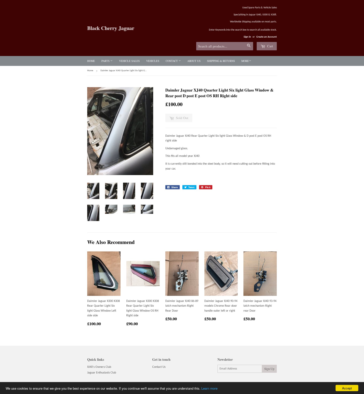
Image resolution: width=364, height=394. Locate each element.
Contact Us (159, 367)
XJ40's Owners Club (99, 367)
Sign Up (269, 369)
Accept (347, 388)
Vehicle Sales (129, 61)
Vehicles (152, 61)
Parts (105, 61)
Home (91, 61)
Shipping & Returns (221, 61)
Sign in (247, 37)
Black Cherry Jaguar (110, 28)
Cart (269, 46)
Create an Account (266, 37)
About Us (194, 61)
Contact (172, 61)
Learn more (209, 388)
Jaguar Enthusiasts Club (101, 372)
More (245, 61)
